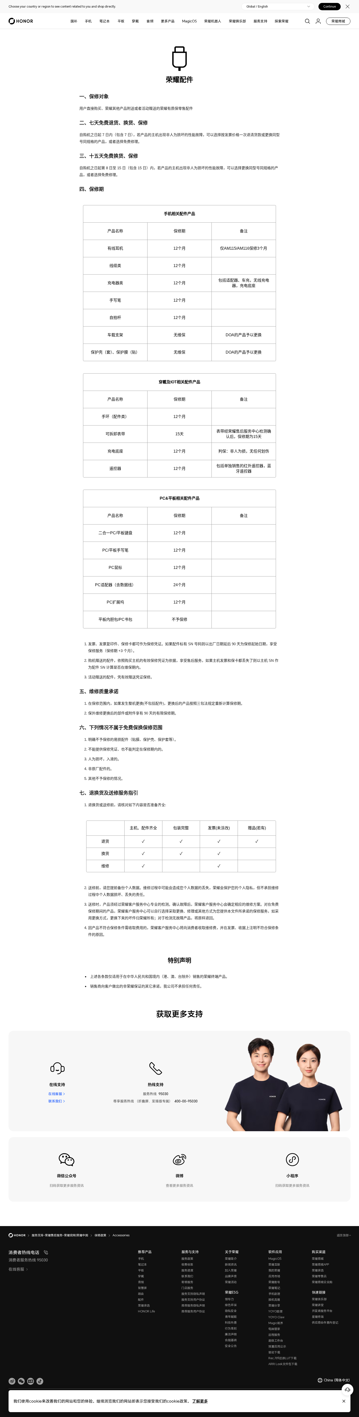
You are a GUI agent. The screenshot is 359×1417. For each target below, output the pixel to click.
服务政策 (187, 1258)
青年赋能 (231, 1316)
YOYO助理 (275, 1311)
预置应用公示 (277, 1346)
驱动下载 (274, 1352)
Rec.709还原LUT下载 (282, 1358)
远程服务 (274, 1335)
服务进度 (187, 1270)
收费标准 (187, 1264)
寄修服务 (187, 1282)
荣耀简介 (231, 1258)
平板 (120, 21)
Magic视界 (275, 1323)
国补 (74, 21)
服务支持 (260, 21)
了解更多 (200, 1401)
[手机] (93, 21)
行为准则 (231, 1328)
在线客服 (55, 1094)
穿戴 (135, 21)
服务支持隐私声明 (193, 1294)
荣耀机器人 (212, 21)
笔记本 (104, 21)
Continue (329, 6)
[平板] (126, 21)
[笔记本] (112, 21)
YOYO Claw (276, 1317)
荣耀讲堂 (318, 1305)
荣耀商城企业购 (322, 1282)
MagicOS (189, 21)
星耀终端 (318, 1316)
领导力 (229, 1299)
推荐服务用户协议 (193, 1311)
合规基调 (231, 1340)
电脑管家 (274, 1329)
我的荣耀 (274, 1270)
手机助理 (274, 1294)
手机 (88, 21)
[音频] (155, 21)
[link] (12, 1381)
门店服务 (187, 1288)
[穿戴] (141, 21)
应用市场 (274, 1276)
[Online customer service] (347, 1390)
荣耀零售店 (319, 1276)
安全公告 (231, 1346)
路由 (141, 1294)
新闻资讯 (231, 1264)
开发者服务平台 (322, 1311)
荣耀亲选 (144, 1305)
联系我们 (55, 1101)
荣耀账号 (274, 1282)
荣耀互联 (274, 1264)
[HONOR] (20, 1235)
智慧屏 (142, 1288)
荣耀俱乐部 (237, 21)
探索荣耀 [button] (281, 21)
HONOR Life (146, 1311)
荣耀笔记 (274, 1288)
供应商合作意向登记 (325, 1322)
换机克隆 (274, 1299)
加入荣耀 (231, 1270)
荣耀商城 (338, 21)
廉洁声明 (231, 1334)
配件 (141, 1299)
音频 (150, 21)
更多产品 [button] (168, 21)
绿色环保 (231, 1305)
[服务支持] (269, 21)
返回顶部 (343, 1235)
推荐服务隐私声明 (193, 1305)
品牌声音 (231, 1276)
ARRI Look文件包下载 (282, 1364)
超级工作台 (275, 1340)
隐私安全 (231, 1311)
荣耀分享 (274, 1305)
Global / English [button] (257, 6)
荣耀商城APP (320, 1264)
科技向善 (231, 1322)
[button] (21, 1381)
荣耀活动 (231, 1282)
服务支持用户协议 (193, 1299)
